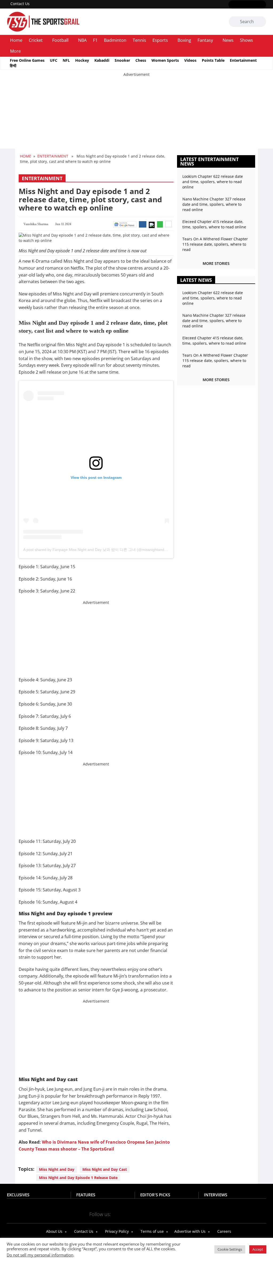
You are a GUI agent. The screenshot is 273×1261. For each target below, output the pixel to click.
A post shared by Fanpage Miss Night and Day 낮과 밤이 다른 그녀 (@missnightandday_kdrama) (105, 549)
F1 (95, 40)
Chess (140, 60)
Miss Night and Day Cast (104, 1169)
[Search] (261, 21)
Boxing (184, 40)
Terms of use (151, 1231)
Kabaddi (101, 60)
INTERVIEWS (215, 1194)
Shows (246, 40)
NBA (82, 40)
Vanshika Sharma (35, 224)
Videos (190, 60)
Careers (223, 1231)
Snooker (122, 60)
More (15, 51)
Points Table (213, 60)
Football (60, 40)
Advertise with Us (189, 1231)
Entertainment (243, 60)
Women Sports (165, 60)
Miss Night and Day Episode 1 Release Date (78, 1177)
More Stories (216, 263)
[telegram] (151, 1214)
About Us (53, 1231)
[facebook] (231, 5)
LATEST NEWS (196, 280)
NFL (66, 60)
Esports (160, 40)
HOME (25, 156)
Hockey (82, 60)
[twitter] (239, 5)
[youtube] (255, 5)
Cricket (36, 40)
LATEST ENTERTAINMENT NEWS (209, 161)
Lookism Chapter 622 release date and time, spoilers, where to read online (212, 181)
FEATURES (85, 1194)
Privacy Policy (116, 1231)
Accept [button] (257, 1249)
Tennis (139, 40)
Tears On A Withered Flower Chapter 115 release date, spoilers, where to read (215, 244)
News (228, 40)
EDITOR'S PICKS (155, 1194)
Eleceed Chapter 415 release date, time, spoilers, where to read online (214, 224)
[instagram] (247, 5)
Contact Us (20, 3)
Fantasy (205, 40)
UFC (53, 60)
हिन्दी (13, 65)
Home (16, 40)
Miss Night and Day (56, 1169)
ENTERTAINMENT (52, 156)
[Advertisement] (136, 114)
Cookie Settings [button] (230, 1249)
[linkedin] (262, 5)
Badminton (115, 40)
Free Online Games (27, 60)
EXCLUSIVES (18, 1194)
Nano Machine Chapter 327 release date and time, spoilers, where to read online (214, 204)
